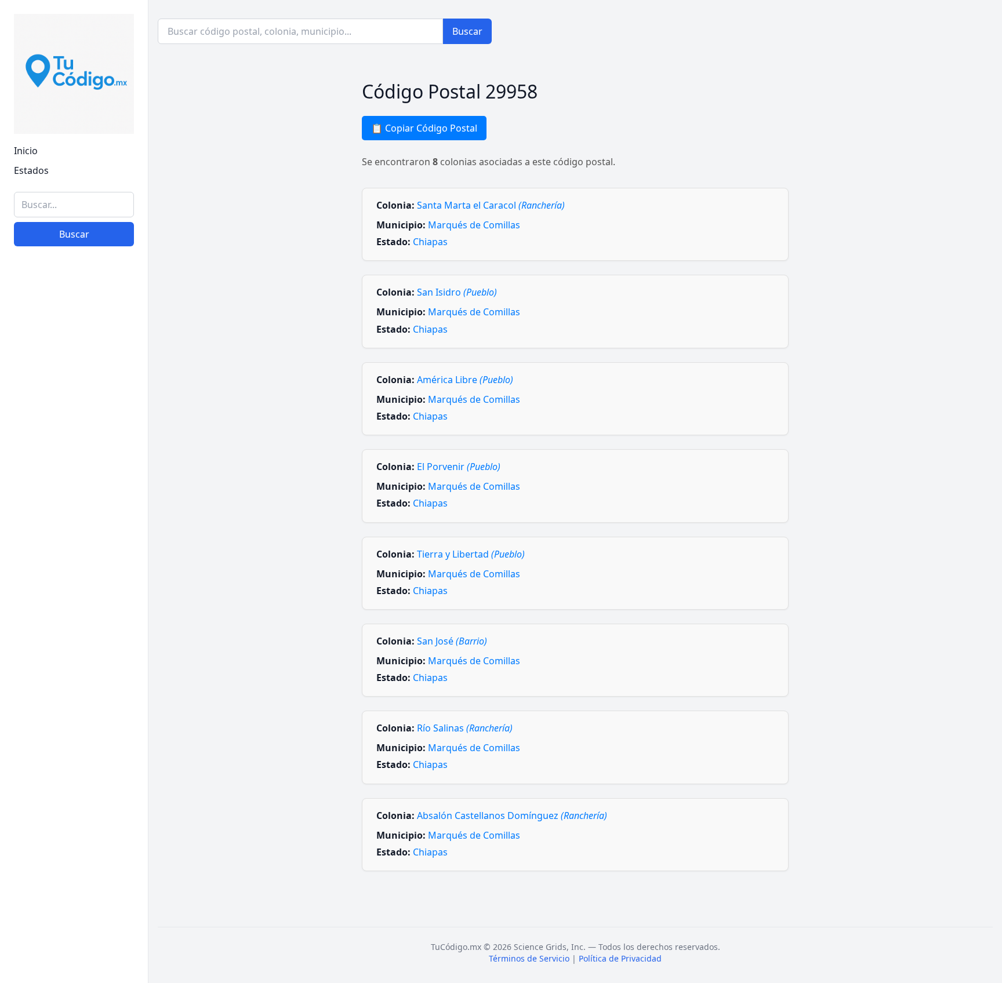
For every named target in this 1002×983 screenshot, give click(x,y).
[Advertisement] (74, 795)
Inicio (26, 150)
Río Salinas (465, 728)
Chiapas (430, 241)
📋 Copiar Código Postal (424, 128)
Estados (31, 170)
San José (452, 641)
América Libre (465, 379)
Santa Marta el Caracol (491, 205)
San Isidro (457, 292)
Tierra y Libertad (471, 554)
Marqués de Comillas (474, 225)
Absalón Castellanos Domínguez (512, 815)
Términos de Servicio (529, 958)
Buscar (74, 234)
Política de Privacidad (620, 958)
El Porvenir (458, 466)
